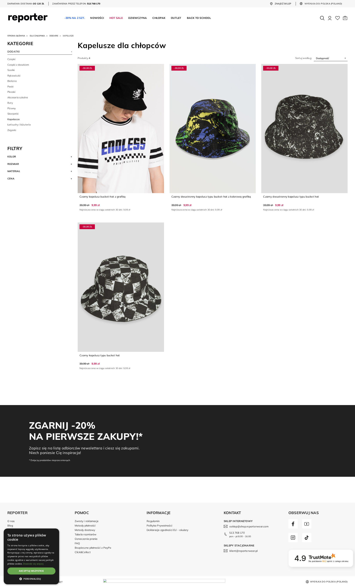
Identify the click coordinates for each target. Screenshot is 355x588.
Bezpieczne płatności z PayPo (93, 547)
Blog (10, 525)
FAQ (77, 543)
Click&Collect (83, 552)
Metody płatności (85, 525)
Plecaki (11, 91)
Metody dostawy (85, 530)
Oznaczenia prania (86, 539)
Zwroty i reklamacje (87, 521)
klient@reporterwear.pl (243, 551)
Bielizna (12, 80)
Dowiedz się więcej (33, 563)
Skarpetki (12, 113)
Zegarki (11, 130)
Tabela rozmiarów (86, 534)
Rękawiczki (13, 75)
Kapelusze (13, 119)
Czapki (11, 59)
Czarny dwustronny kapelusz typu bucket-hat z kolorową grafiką (211, 196)
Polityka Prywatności (159, 525)
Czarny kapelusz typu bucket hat (100, 355)
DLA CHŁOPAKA (37, 36)
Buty (10, 102)
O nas (11, 521)
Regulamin (153, 521)
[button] (345, 18)
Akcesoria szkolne (17, 97)
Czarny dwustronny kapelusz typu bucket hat (291, 196)
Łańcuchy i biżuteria (19, 124)
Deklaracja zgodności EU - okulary (167, 530)
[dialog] (31, 556)
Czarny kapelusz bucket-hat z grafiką (102, 196)
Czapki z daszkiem (18, 64)
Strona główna (16, 36)
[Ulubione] (337, 18)
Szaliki (11, 70)
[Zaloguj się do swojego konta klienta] (329, 18)
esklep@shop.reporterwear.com (248, 526)
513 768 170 (237, 532)
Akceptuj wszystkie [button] (31, 570)
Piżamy (11, 108)
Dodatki (54, 36)
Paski (10, 86)
